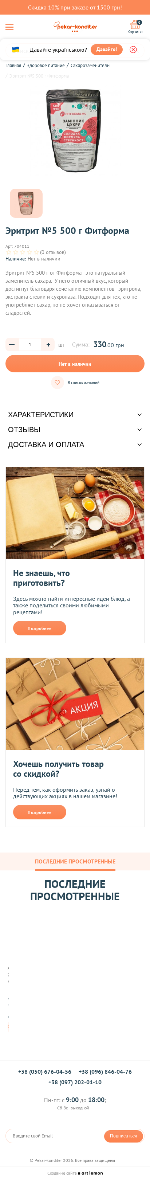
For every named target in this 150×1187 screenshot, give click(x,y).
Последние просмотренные (75, 861)
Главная (13, 65)
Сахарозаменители (90, 65)
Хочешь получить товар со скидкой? (58, 769)
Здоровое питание (46, 65)
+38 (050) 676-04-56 (44, 1071)
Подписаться (123, 1136)
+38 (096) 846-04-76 (105, 1071)
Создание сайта (62, 1173)
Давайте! (106, 49)
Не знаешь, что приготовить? (41, 578)
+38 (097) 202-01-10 (75, 1082)
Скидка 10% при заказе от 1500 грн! (75, 7)
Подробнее (40, 628)
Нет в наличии (75, 364)
